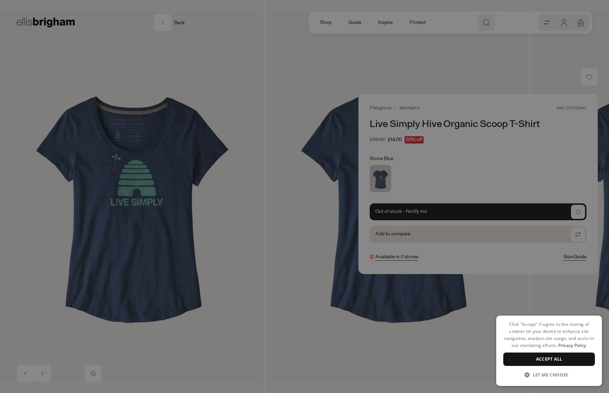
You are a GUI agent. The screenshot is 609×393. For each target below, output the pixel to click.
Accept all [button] (549, 359)
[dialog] (549, 351)
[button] (549, 374)
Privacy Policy (572, 345)
